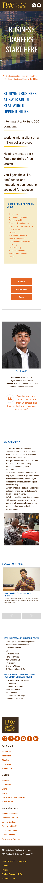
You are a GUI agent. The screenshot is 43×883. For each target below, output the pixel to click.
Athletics (5, 760)
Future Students (9, 835)
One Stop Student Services (13, 797)
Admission (6, 756)
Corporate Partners (10, 818)
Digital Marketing (16, 229)
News (4, 793)
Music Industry (15, 247)
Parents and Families (11, 839)
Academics (6, 751)
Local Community (9, 830)
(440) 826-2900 (8, 861)
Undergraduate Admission (17, 76)
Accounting (13, 214)
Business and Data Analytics (21, 226)
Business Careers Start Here (26, 79)
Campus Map (7, 784)
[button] (21, 282)
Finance (12, 232)
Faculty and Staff (9, 826)
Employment (7, 764)
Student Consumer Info (12, 874)
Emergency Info (8, 878)
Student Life (7, 768)
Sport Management (17, 250)
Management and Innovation (21, 241)
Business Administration (19, 223)
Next (31, 616)
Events (5, 789)
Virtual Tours (7, 802)
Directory (6, 865)
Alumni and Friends (10, 813)
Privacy (5, 870)
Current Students (9, 822)
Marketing (13, 244)
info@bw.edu (22, 861)
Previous (11, 616)
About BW (6, 780)
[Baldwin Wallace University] (3, 76)
